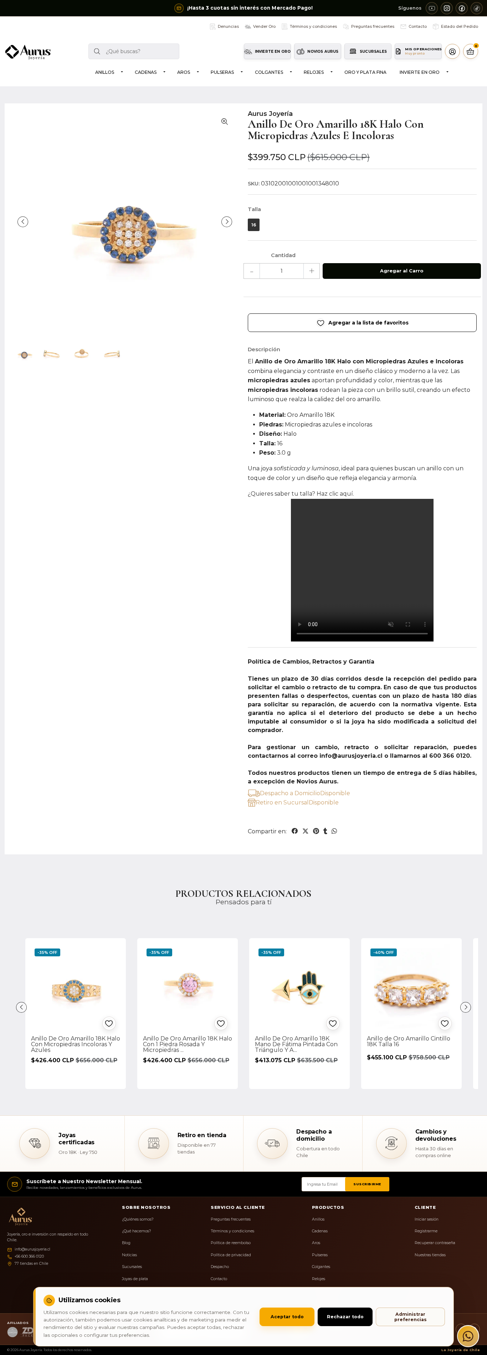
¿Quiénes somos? (138, 1219)
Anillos (104, 72)
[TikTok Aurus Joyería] (477, 8)
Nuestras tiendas (430, 1255)
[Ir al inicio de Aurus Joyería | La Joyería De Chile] (19, 1216)
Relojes (314, 72)
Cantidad (283, 255)
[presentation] (22, 221)
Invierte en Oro (420, 72)
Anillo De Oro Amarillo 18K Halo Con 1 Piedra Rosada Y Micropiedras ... (187, 1044)
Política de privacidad (231, 1255)
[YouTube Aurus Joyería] (432, 8)
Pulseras (222, 72)
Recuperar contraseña (435, 1243)
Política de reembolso (231, 1243)
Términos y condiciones (232, 1231)
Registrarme (426, 1231)
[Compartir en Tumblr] (325, 831)
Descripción (264, 349)
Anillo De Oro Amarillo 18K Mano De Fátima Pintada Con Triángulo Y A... (296, 1044)
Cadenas (146, 72)
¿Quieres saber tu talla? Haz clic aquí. (301, 493)
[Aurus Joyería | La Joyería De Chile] (28, 52)
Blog (126, 1243)
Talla (254, 209)
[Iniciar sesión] (452, 51)
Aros (183, 72)
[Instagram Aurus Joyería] (447, 8)
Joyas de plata (135, 1279)
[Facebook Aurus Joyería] (462, 8)
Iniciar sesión (427, 1219)
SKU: (254, 183)
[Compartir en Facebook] (295, 831)
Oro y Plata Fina (365, 72)
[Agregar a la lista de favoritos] (109, 1023)
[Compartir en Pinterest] (316, 831)
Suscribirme (367, 1184)
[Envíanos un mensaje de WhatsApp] (468, 1336)
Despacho (220, 1266)
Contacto (219, 1279)
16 (253, 224)
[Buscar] (96, 51)
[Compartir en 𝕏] (305, 831)
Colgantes (269, 72)
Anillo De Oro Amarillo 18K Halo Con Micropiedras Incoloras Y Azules (75, 1044)
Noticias (129, 1255)
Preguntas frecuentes (231, 1219)
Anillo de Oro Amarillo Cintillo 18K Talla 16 (408, 1041)
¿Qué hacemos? (136, 1231)
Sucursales (132, 1266)
